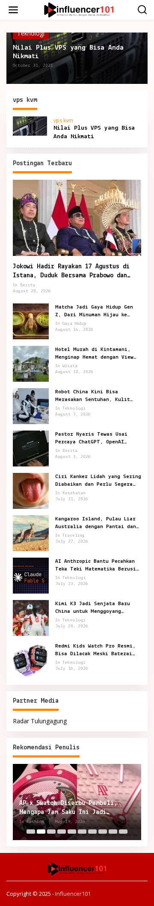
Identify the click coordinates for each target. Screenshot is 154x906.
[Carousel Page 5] (72, 831)
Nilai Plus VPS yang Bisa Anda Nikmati (68, 52)
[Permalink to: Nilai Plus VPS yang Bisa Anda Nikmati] (30, 125)
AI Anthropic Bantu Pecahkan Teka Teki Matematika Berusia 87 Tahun (97, 565)
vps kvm (63, 120)
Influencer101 (73, 893)
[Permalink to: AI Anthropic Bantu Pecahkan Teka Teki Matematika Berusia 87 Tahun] (31, 574)
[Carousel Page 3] (51, 831)
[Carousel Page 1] (31, 831)
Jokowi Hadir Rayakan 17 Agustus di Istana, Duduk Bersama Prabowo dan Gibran (71, 271)
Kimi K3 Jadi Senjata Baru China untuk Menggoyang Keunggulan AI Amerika (92, 608)
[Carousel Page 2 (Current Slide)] (41, 831)
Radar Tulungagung (40, 721)
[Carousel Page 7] (92, 831)
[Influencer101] (78, 9)
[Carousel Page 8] (102, 831)
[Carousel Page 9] (113, 831)
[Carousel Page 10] (123, 831)
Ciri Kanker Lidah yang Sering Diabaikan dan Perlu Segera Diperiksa (98, 481)
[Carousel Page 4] (61, 831)
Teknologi (30, 33)
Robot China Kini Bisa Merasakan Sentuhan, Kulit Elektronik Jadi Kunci (92, 396)
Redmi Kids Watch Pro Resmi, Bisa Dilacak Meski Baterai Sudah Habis (95, 650)
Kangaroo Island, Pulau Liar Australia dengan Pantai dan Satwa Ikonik (95, 523)
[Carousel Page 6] (82, 831)
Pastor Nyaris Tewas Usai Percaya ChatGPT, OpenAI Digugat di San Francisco (91, 438)
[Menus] (13, 10)
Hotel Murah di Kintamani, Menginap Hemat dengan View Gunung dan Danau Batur (94, 354)
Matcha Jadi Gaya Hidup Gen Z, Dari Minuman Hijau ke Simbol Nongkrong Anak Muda (94, 311)
